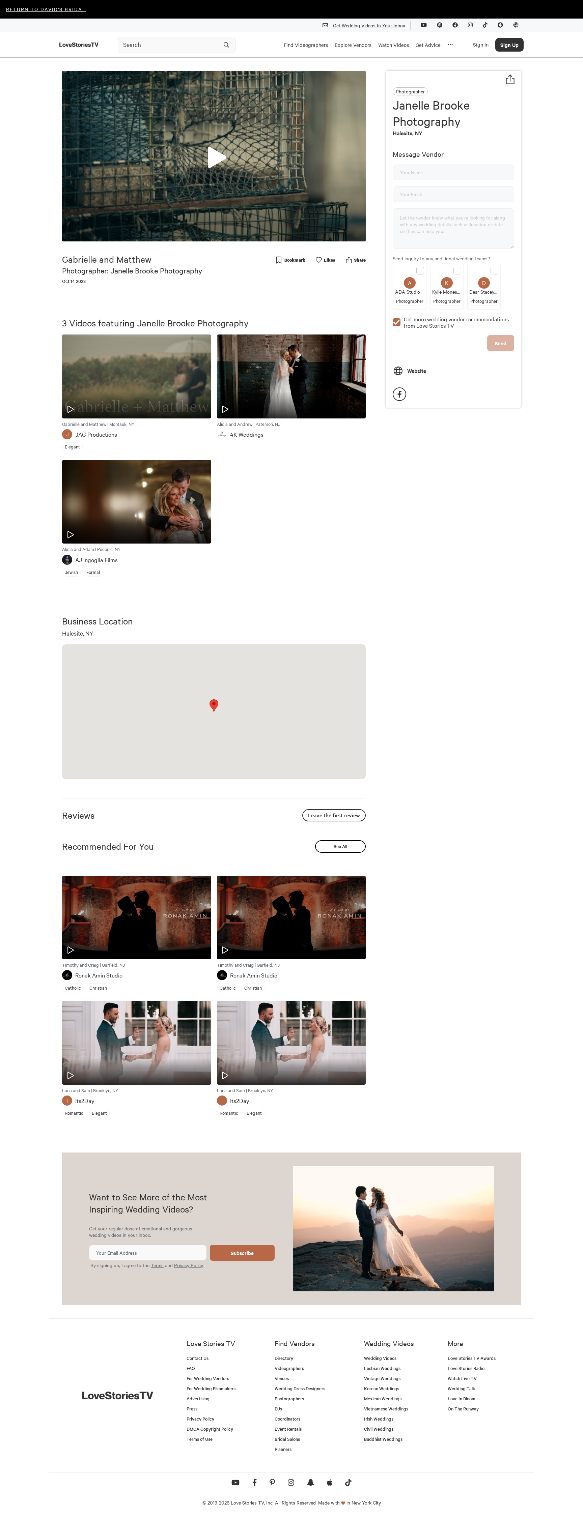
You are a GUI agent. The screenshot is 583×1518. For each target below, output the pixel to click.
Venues (282, 1378)
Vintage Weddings (382, 1378)
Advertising (198, 1398)
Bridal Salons (287, 1439)
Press (192, 1408)
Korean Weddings (381, 1388)
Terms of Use (200, 1439)
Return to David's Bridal (46, 9)
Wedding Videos (380, 1358)
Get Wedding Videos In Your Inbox (369, 25)
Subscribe (242, 1252)
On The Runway (463, 1408)
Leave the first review (334, 815)
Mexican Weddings (382, 1398)
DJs (278, 1408)
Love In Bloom (461, 1398)
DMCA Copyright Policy (210, 1429)
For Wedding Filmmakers (211, 1388)
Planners (283, 1449)
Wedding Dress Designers (300, 1388)
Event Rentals (288, 1429)
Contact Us (198, 1358)
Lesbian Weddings (382, 1368)
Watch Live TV (462, 1378)
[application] (214, 156)
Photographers (289, 1398)
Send (500, 343)
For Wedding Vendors (208, 1378)
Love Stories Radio (466, 1368)
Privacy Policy (188, 1265)
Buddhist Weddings (383, 1439)
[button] (214, 156)
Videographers (289, 1368)
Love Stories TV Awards (472, 1358)
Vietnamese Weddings (386, 1408)
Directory (284, 1358)
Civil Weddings (378, 1429)
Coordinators (287, 1418)
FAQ (191, 1368)
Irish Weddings (378, 1418)
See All (340, 846)
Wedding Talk (461, 1388)
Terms (157, 1265)
